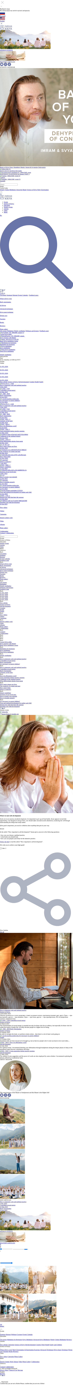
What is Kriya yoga (6, 564)
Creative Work (40, 1345)
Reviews (2, 577)
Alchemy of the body (6, 672)
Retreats (15, 295)
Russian (2, 1373)
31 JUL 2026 (4, 593)
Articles (6, 209)
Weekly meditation (19, 331)
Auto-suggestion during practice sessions (12, 677)
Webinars (14, 1334)
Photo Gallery (18, 1356)
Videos (2, 616)
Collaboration (10, 533)
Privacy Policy (4, 1370)
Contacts (2, 533)
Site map (20, 1370)
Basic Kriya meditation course (9, 645)
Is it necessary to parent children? (10, 664)
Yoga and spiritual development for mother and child (15, 703)
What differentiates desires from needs (11, 681)
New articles (4, 382)
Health (37, 382)
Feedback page (4, 560)
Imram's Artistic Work (6, 1362)
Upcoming (3, 295)
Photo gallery (4, 579)
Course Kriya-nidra (6, 642)
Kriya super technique (6, 570)
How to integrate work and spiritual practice (13, 659)
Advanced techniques (6, 569)
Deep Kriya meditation (7, 652)
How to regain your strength (8, 696)
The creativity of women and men (10, 686)
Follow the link (4, 842)
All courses (3, 331)
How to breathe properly (7, 698)
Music (6, 212)
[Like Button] (1, 848)
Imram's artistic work (6, 621)
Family (41, 382)
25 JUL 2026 (4, 598)
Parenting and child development (10, 706)
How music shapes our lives (8, 684)
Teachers (2, 574)
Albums (2, 625)
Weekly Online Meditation (8, 190)
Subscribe (5, 712)
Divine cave (3, 572)
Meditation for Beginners (14, 1339)
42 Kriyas (3, 567)
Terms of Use (13, 1370)
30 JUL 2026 (4, 594)
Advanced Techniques (47, 1350)
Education (7, 205)
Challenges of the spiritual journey (10, 679)
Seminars (9, 295)
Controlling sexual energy (7, 660)
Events (6, 202)
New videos (3, 615)
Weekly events (8, 207)
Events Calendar (5, 559)
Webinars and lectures (6, 587)
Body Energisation (43, 190)
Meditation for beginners (7, 649)
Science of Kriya (32, 190)
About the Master (21, 190)
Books (2, 576)
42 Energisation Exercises (32, 1350)
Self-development (23, 382)
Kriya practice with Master (8, 643)
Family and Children (56, 1345)
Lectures (19, 1334)
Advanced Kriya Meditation (41, 1339)
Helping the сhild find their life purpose (12, 705)
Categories (3, 618)
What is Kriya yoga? (6, 1350)
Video (5, 210)
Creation (31, 382)
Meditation (10, 331)
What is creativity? (5, 689)
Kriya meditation (5, 650)
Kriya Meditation (28, 1339)
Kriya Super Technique (61, 1350)
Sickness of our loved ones (8, 694)
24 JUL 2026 (4, 599)
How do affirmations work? (8, 676)
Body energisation (5, 565)
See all (2, 932)
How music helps (5, 688)
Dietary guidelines (5, 693)
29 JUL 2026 (4, 596)
